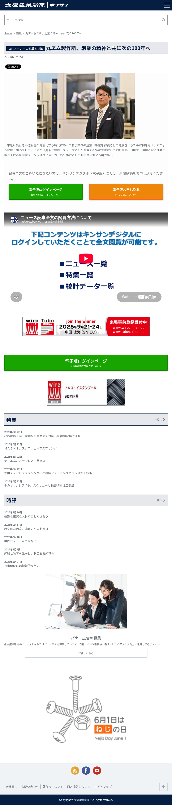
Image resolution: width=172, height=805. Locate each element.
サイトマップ (103, 786)
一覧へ (158, 419)
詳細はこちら (86, 653)
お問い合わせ (30, 786)
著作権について (53, 786)
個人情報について (78, 786)
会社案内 (11, 786)
